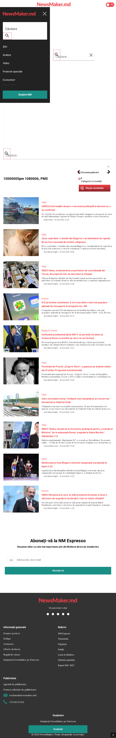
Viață (44, 202)
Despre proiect (11, 633)
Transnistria (63, 638)
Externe (45, 298)
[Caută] (6, 153)
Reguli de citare (11, 654)
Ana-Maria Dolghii (51, 252)
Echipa (7, 638)
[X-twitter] (53, 614)
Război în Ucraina (49, 330)
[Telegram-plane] (68, 614)
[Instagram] (58, 614)
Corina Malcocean (51, 446)
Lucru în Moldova (66, 654)
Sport (44, 459)
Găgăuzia (62, 644)
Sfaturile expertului (66, 659)
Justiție (61, 649)
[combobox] (58, 155)
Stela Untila (48, 220)
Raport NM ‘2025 (66, 665)
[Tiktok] (63, 614)
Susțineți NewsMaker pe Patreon (21, 659)
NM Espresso (64, 633)
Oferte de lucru (11, 649)
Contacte (8, 644)
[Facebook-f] (48, 614)
